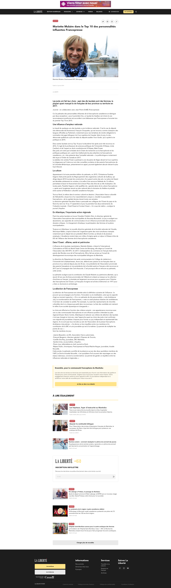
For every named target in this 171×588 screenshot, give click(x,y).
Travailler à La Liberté (105, 565)
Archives (104, 573)
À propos (78, 569)
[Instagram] (124, 569)
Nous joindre (79, 564)
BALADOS (99, 12)
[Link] (116, 21)
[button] (103, 21)
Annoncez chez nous (82, 567)
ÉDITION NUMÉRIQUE (53, 12)
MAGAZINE (67, 12)
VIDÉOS (90, 12)
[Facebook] (120, 569)
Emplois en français (104, 569)
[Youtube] (128, 569)
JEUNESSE (79, 12)
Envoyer (112, 476)
